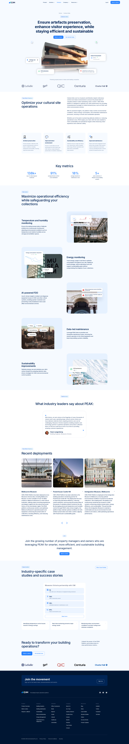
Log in (106, 2)
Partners (59, 2)
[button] (52, 2)
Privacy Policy (43, 738)
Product (45, 2)
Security (61, 738)
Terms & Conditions (52, 738)
